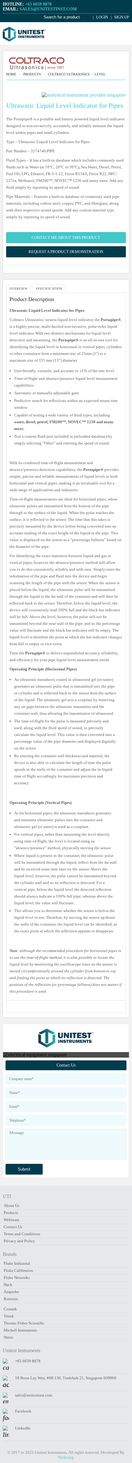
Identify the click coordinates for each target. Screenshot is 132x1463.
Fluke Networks (17, 1277)
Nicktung (66, 1457)
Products (11, 1212)
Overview (19, 288)
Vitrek (9, 1316)
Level (100, 74)
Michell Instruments (20, 1330)
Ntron (8, 1337)
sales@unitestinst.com (33, 1395)
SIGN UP (121, 17)
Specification (49, 288)
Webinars (11, 1219)
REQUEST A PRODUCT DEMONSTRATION (66, 251)
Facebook (23, 1411)
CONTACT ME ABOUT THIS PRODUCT (66, 237)
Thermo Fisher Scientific (24, 1323)
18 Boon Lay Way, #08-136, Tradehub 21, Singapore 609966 (65, 1378)
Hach (8, 1284)
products (32, 74)
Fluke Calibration (18, 1270)
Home (11, 74)
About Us (11, 1205)
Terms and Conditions (22, 1234)
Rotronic (11, 1298)
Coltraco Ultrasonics (69, 74)
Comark (10, 1309)
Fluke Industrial (17, 1263)
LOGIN (101, 17)
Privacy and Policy (19, 1241)
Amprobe (11, 1291)
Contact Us (66, 1065)
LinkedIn (22, 1428)
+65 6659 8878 (28, 1361)
